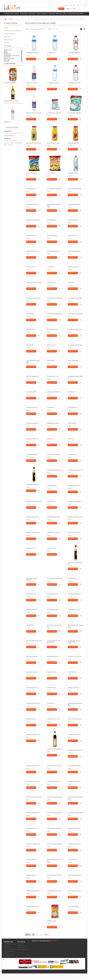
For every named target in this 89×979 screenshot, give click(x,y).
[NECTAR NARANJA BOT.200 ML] (55, 133)
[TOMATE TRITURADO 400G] (76, 217)
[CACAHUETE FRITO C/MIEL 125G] (76, 841)
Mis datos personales (23, 949)
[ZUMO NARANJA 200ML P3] (34, 389)
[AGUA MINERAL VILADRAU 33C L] (76, 43)
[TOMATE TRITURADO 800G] (34, 607)
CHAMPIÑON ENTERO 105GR (53, 423)
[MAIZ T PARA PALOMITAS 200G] (76, 248)
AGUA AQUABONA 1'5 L (31, 188)
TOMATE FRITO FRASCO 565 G (74, 609)
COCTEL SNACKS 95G (51, 282)
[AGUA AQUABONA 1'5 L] (34, 186)
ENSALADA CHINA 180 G (31, 875)
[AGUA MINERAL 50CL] (55, 43)
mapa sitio (72, 5)
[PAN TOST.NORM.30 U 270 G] (34, 825)
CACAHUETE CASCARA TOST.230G (33, 703)
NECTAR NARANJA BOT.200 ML (53, 143)
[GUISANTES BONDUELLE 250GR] (34, 888)
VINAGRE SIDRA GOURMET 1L (32, 484)
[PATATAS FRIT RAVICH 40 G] (55, 233)
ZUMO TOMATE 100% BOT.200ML (74, 188)
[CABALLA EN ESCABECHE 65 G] (34, 685)
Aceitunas (12, 143)
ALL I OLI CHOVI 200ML (72, 859)
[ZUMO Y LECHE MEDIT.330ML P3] (76, 872)
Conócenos (7, 42)
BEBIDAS (16, 13)
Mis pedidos (21, 944)
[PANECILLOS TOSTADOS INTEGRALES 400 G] (76, 794)
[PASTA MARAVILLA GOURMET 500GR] (76, 311)
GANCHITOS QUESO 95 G (73, 266)
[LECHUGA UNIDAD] (34, 622)
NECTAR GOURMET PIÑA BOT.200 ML (33, 143)
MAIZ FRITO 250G (29, 345)
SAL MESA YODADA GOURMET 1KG (75, 113)
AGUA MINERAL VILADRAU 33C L (74, 52)
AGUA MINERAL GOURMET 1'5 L (53, 82)
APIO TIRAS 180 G (50, 703)
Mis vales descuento (23, 945)
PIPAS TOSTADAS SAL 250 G (32, 656)
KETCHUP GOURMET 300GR (31, 454)
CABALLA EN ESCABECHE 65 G (32, 687)
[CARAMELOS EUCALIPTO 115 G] (34, 436)
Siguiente (46, 934)
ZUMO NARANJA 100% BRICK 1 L (74, 594)
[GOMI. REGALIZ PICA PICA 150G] (34, 514)
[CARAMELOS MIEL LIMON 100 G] (34, 420)
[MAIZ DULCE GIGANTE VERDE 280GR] (55, 841)
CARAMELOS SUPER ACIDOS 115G (54, 392)
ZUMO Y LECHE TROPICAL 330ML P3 (54, 875)
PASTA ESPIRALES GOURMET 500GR (75, 345)
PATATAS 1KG (71, 438)
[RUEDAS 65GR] (76, 280)
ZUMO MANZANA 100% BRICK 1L (32, 812)
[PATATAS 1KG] (76, 436)
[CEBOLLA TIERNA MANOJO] (76, 358)
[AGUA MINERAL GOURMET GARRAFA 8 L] (76, 810)
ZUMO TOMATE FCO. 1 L (73, 672)
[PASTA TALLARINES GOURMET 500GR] (55, 295)
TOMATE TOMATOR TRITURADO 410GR (55, 470)
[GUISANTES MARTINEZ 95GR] (76, 201)
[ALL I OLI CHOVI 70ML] (34, 264)
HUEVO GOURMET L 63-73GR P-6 (74, 890)
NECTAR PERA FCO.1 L (51, 687)
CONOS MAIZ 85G (50, 266)
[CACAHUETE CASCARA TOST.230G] (34, 700)
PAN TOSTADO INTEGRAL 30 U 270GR (33, 797)
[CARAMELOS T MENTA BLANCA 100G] (76, 467)
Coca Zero (10, 145)
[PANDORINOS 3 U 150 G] (34, 545)
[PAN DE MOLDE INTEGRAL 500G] (55, 452)
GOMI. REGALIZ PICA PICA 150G (32, 517)
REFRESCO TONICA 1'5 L (52, 345)
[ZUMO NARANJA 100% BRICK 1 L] (76, 591)
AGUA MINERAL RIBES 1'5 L (73, 173)
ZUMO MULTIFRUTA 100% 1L (32, 672)
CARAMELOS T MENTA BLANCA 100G (75, 470)
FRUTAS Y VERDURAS (41, 13)
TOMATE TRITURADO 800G (31, 609)
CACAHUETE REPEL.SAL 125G (53, 376)
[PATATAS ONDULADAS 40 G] (34, 163)
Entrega (6, 27)
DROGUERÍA (32, 13)
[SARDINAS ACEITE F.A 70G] (34, 591)
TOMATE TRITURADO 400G (73, 220)
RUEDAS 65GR (71, 282)
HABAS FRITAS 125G (30, 329)
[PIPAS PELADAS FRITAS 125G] (55, 327)
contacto (66, 5)
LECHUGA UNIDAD (30, 625)
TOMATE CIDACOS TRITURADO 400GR (34, 282)
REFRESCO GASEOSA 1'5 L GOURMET (33, 113)
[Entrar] (84, 5)
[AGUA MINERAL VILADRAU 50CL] (76, 73)
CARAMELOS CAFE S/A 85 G (73, 687)
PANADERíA (51, 13)
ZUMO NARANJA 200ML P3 (31, 392)
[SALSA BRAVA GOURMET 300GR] (76, 498)
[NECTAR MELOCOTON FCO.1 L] (55, 654)
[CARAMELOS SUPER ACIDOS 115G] (55, 389)
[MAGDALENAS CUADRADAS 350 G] (34, 841)
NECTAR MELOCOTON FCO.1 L (53, 656)
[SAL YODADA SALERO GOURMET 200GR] (55, 201)
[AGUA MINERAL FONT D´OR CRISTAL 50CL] (55, 622)
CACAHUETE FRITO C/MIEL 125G (74, 844)
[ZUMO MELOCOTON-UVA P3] (34, 405)
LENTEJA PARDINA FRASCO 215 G (32, 251)
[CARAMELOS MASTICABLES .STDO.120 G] (76, 514)
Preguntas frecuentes (9, 33)
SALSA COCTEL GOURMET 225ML (74, 719)
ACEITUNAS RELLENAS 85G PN (53, 251)
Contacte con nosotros (9, 949)
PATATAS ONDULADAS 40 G (31, 173)
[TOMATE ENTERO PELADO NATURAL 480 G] (76, 700)
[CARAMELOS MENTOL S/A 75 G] (76, 732)
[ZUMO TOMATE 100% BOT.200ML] (76, 186)
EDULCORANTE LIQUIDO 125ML (74, 765)
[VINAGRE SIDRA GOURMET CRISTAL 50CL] (76, 553)
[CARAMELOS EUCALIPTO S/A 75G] (34, 763)
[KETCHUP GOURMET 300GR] (34, 452)
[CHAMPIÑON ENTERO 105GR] (55, 420)
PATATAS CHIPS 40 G (51, 173)
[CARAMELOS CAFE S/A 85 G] (76, 685)
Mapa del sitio (7, 957)
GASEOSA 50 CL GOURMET (31, 82)
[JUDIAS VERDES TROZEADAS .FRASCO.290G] (34, 575)
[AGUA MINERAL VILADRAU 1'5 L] (34, 201)
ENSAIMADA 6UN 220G (51, 921)
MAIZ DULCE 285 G (30, 313)
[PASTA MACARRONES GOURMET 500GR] (34, 358)
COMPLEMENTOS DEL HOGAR (75, 13)
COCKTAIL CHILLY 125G (51, 548)
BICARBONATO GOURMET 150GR (33, 220)
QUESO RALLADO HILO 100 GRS (32, 781)
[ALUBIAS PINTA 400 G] (76, 420)
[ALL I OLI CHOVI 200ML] (76, 857)
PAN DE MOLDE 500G (72, 454)
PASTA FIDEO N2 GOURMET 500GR (75, 329)
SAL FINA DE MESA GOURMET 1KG (54, 113)
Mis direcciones (21, 947)
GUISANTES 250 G (50, 407)
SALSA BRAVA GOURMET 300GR (74, 501)
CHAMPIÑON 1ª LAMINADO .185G (33, 734)
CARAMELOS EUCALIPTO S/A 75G (33, 765)
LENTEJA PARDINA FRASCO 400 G (53, 517)
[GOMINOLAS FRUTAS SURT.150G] (34, 530)
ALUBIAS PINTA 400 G (72, 423)
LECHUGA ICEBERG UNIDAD (52, 609)
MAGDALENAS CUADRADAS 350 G (33, 844)
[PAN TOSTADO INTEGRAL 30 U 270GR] (34, 794)
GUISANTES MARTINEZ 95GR (74, 204)
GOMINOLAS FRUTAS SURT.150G (33, 532)
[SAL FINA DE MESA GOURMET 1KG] (55, 103)
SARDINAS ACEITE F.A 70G (31, 594)
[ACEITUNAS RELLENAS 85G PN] (55, 248)
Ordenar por (27, 29)
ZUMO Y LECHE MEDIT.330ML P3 (74, 875)
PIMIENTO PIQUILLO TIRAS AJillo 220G (54, 828)
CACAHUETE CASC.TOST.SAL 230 (74, 656)
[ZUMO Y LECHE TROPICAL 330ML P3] (55, 872)
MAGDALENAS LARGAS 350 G (74, 828)
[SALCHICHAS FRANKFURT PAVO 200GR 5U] (34, 638)
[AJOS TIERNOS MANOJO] (55, 217)
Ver (38, 58)
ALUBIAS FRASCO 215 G (72, 235)
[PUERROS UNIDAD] (55, 358)
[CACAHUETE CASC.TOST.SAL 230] (76, 654)
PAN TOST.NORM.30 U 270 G (32, 828)
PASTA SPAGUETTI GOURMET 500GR (54, 313)
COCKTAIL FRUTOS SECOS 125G (53, 781)
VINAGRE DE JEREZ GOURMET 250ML (54, 749)
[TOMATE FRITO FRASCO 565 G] (76, 607)
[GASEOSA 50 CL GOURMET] (34, 73)
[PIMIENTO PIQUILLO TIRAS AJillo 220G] (55, 825)
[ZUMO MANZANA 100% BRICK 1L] (34, 810)
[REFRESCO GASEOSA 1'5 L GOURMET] (34, 103)
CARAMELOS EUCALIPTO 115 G (32, 438)
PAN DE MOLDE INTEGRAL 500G (53, 454)
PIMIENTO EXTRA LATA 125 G (74, 532)
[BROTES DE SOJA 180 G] (34, 716)
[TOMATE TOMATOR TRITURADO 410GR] (55, 467)
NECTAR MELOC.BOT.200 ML (73, 143)
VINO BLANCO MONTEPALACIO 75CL (11, 101)
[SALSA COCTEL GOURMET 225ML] (76, 716)
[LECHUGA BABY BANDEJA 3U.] (76, 904)
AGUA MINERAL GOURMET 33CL (32, 52)
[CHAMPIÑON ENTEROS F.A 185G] (34, 904)
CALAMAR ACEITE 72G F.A (52, 485)
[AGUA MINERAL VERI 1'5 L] (34, 233)
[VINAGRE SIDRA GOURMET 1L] (34, 475)
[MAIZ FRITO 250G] (34, 342)
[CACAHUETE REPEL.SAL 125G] (55, 373)
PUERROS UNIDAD (51, 360)
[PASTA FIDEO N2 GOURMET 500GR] (76, 327)
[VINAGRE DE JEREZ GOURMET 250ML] (55, 739)
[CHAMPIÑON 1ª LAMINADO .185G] (34, 732)
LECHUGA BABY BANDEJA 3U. (74, 906)
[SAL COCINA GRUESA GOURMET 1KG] (55, 186)
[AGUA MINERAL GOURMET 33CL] (34, 43)
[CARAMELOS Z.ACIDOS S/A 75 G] (55, 716)
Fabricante (7, 131)
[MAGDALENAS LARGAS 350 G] (76, 825)
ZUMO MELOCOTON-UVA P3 (32, 407)
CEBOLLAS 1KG (50, 438)
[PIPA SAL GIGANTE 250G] (34, 857)
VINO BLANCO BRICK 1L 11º (73, 578)
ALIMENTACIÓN (8, 13)
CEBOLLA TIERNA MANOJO (73, 360)
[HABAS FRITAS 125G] (34, 327)
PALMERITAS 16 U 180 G (52, 672)
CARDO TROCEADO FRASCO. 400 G (54, 890)
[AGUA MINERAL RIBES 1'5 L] (76, 163)
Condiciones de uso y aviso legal (12, 30)
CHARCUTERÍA (24, 13)
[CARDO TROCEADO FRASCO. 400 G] (55, 888)
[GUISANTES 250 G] (55, 405)
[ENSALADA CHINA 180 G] (34, 872)
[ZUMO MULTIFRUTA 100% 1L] (34, 669)
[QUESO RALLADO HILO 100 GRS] (34, 779)
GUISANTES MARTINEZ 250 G (74, 485)
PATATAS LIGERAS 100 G (73, 407)
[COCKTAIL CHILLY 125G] (55, 545)
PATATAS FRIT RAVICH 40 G (52, 235)
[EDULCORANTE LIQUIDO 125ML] (76, 763)
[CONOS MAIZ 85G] (55, 264)
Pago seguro (7, 36)
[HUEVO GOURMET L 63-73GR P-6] (76, 888)
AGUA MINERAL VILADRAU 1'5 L (32, 204)
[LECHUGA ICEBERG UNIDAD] (55, 607)
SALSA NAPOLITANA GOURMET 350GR (55, 578)
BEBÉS (64, 13)
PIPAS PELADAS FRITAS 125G (53, 329)
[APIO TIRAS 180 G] (55, 700)
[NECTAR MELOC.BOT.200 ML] (76, 133)
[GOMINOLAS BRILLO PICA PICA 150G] (76, 747)
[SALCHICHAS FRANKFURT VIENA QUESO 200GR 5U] (55, 638)
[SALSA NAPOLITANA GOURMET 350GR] (55, 575)
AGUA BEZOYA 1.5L (8, 122)
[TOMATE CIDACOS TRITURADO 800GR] (55, 794)
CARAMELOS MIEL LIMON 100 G (32, 423)
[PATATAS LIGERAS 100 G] (76, 405)
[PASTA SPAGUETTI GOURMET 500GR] (55, 311)
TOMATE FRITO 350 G (51, 501)
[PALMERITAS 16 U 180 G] (55, 669)
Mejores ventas (7, 947)
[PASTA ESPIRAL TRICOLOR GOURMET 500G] (76, 622)
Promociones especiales (10, 944)
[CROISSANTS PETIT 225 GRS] (55, 591)
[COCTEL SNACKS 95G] (55, 280)
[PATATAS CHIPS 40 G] (55, 163)
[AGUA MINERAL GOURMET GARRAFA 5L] (76, 373)
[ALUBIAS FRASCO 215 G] (76, 233)
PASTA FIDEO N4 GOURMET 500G (33, 298)
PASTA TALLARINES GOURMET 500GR (54, 298)
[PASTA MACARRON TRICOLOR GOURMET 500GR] (76, 638)
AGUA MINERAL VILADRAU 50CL (74, 82)
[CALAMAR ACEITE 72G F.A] (55, 483)
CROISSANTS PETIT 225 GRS (52, 594)
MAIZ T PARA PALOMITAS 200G (74, 251)
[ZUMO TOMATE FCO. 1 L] (76, 669)
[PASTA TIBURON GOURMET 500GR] (76, 295)
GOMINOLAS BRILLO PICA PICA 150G (75, 750)
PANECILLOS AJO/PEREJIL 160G (32, 376)
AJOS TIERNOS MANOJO (52, 220)
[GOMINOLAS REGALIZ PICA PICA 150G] (34, 498)
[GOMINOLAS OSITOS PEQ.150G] (55, 530)
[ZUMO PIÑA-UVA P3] (76, 389)
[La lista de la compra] (12, 7)
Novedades (6, 945)
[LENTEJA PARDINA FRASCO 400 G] (55, 514)
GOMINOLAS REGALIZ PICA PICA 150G (34, 501)
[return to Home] (5, 19)
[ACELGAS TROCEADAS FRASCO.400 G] (55, 810)
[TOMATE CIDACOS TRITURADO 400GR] (34, 280)
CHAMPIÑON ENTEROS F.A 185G (32, 906)
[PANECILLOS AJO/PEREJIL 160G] (34, 373)
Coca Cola (6, 143)
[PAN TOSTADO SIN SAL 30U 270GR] (55, 763)
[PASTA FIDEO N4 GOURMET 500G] (34, 295)
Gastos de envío (8, 39)
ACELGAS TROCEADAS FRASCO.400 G (54, 812)
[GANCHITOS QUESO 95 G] (76, 264)
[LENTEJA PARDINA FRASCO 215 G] (34, 248)
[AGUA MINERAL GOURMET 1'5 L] (55, 73)
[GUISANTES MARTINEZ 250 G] (76, 483)
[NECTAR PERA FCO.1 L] (55, 685)
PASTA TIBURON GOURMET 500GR (75, 298)
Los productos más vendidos (11, 127)
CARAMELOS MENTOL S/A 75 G (74, 734)
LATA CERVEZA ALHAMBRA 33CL (10, 82)
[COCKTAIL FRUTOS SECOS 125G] (55, 779)
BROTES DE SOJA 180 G (31, 719)
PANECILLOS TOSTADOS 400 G (74, 781)
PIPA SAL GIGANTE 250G (31, 859)
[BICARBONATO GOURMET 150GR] (34, 217)
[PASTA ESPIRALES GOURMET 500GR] (76, 342)
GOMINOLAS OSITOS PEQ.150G (53, 532)
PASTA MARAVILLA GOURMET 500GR (75, 313)
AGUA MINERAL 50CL (51, 52)
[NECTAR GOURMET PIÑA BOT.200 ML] (34, 133)
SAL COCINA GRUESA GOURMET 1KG (54, 188)
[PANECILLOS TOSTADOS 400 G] (76, 779)
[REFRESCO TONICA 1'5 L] (55, 342)
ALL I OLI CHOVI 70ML (30, 266)
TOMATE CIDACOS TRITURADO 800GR (54, 797)
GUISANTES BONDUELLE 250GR (32, 890)
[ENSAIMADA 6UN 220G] (55, 911)
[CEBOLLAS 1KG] (55, 436)
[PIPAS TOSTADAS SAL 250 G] (34, 654)
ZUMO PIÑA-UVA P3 (72, 392)
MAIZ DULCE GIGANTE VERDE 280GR (54, 844)
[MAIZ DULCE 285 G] (34, 311)
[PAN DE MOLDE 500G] (76, 452)
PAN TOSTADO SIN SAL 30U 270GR (54, 765)
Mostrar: (50, 29)
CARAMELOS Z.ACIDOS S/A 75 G (53, 719)
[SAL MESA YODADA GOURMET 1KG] (76, 103)
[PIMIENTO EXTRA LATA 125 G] (76, 530)
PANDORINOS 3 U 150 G (31, 548)
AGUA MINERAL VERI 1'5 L (31, 235)
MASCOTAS (59, 13)
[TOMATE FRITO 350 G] (55, 498)
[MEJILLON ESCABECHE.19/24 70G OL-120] (55, 857)
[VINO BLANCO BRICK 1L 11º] (76, 575)
